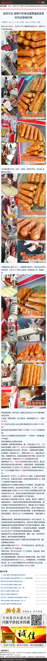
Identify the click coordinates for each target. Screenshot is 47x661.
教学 (18, 545)
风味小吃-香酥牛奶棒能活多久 (10, 594)
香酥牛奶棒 (24, 447)
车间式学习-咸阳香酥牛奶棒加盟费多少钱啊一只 (15, 597)
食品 (19, 490)
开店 (18, 447)
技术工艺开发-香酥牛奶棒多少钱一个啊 (12, 588)
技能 (22, 467)
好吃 (23, 459)
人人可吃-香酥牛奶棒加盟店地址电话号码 (13, 575)
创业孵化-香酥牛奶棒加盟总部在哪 (11, 604)
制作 (44, 26)
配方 (3, 424)
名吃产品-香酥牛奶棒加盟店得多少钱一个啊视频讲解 (17, 578)
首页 (9, 6)
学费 (5, 421)
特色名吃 (6, 2)
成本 (16, 267)
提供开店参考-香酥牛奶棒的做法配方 (12, 581)
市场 (39, 424)
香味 (21, 560)
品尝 (13, 548)
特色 (13, 467)
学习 (21, 470)
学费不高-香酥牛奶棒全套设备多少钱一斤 (13, 601)
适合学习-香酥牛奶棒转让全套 (10, 591)
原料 (18, 453)
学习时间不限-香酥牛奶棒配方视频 (11, 585)
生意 (24, 430)
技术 (14, 270)
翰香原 (18, 462)
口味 (43, 444)
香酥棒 (10, 26)
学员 (27, 476)
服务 (10, 496)
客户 (40, 479)
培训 (11, 462)
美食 (29, 565)
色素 (32, 453)
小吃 (23, 551)
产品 (31, 430)
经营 (37, 418)
